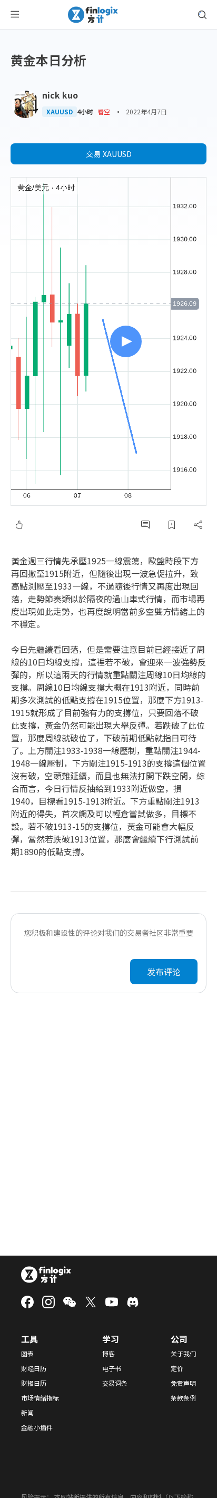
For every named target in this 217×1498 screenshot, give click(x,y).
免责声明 (183, 1383)
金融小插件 (37, 1427)
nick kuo (60, 95)
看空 (103, 111)
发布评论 (164, 971)
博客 (108, 1353)
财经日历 (33, 1368)
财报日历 (33, 1383)
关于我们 (183, 1353)
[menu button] (14, 14)
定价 (177, 1368)
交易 (109, 154)
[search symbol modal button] (202, 14)
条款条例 (183, 1398)
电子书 (111, 1368)
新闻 (27, 1412)
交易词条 (114, 1383)
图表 (27, 1353)
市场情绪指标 (40, 1398)
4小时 (85, 111)
